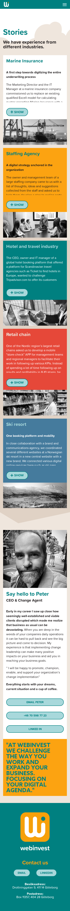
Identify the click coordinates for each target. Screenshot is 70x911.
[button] (64, 4)
